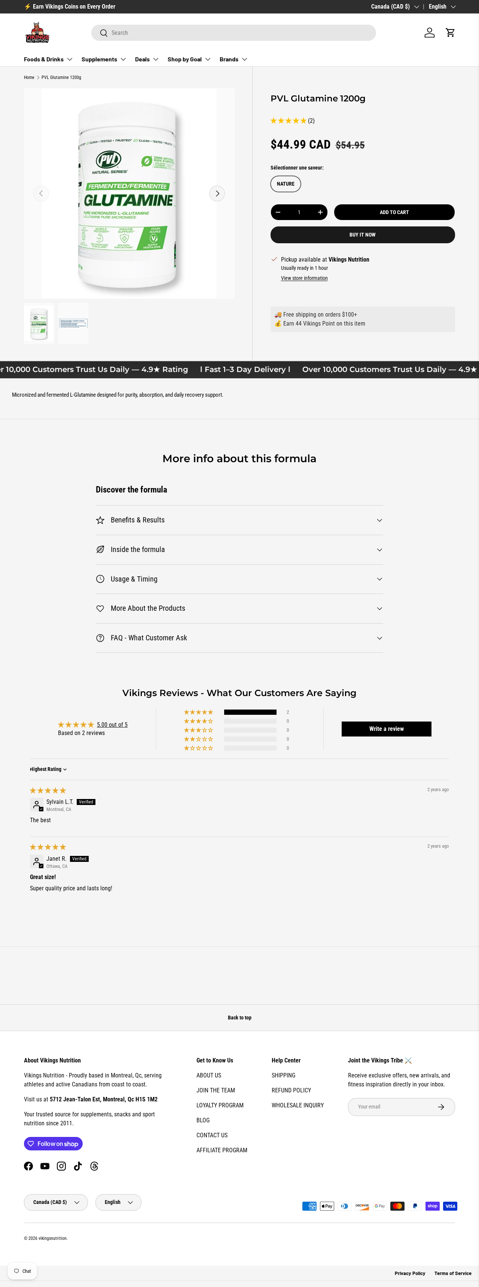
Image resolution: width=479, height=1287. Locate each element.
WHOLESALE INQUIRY (298, 1105)
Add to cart (394, 212)
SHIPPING (283, 1075)
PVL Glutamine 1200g (61, 77)
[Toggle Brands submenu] (244, 59)
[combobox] (233, 33)
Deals (142, 58)
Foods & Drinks (44, 58)
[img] (48, 790)
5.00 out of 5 (112, 724)
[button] (450, 32)
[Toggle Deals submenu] (155, 59)
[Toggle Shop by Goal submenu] (207, 59)
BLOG (203, 1120)
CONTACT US (212, 1135)
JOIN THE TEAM (215, 1090)
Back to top (239, 1018)
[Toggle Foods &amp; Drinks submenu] (69, 59)
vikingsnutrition (53, 1238)
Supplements (99, 58)
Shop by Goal (185, 58)
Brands (229, 58)
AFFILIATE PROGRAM (221, 1150)
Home (29, 77)
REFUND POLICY (291, 1090)
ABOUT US (208, 1075)
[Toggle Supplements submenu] (123, 59)
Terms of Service (453, 1273)
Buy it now (363, 235)
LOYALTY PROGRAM (220, 1105)
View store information (304, 278)
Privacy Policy (410, 1273)
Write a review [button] (386, 728)
